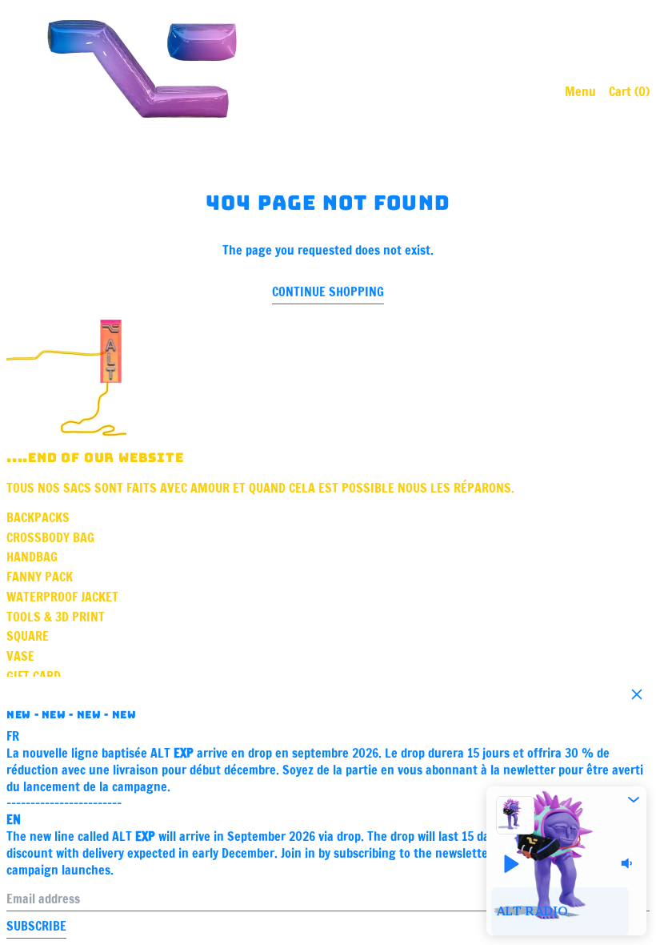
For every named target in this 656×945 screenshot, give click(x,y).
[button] (633, 799)
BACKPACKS (38, 517)
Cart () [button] (629, 91)
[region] (566, 911)
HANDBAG (32, 556)
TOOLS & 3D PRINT (55, 616)
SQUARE (27, 636)
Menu (580, 91)
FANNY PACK (39, 576)
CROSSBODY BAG (50, 537)
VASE (20, 656)
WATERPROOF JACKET (62, 596)
